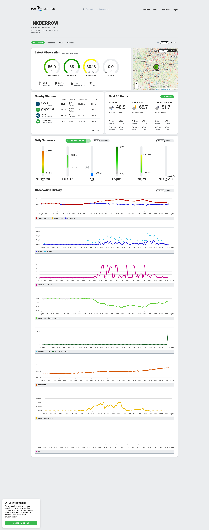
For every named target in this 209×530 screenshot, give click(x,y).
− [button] (136, 86)
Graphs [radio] (160, 190)
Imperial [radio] (164, 42)
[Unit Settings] (158, 43)
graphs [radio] (160, 140)
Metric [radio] (173, 42)
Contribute (165, 10)
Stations (146, 10)
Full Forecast (167, 96)
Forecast (51, 43)
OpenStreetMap (166, 89)
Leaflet (158, 89)
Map (61, 43)
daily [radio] (96, 140)
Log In (175, 10)
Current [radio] (163, 50)
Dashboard (38, 43)
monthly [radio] (104, 140)
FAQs (155, 10)
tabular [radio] (169, 140)
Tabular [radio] (169, 190)
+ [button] (136, 83)
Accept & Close (21, 523)
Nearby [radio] (172, 50)
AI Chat (70, 43)
